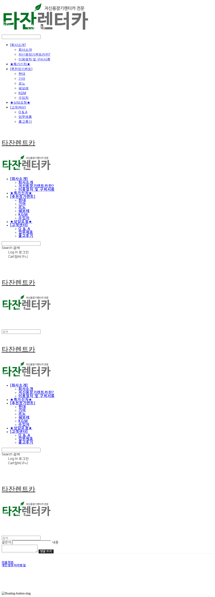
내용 (55, 542)
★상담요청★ (20, 102)
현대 (21, 73)
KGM (22, 93)
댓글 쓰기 (46, 551)
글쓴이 (6, 542)
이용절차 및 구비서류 (34, 59)
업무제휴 (25, 116)
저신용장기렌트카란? (34, 54)
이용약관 (8, 562)
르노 (21, 83)
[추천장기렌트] (21, 69)
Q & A (22, 112)
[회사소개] (18, 44)
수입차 (23, 97)
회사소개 (25, 49)
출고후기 (25, 121)
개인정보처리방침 (14, 565)
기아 (21, 78)
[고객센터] (18, 107)
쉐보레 (23, 88)
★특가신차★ (20, 64)
